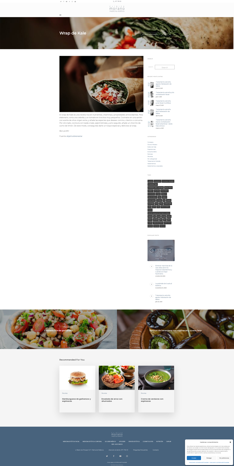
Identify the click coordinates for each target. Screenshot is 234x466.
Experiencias (151, 149)
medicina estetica (165, 206)
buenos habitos (168, 187)
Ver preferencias (224, 458)
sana (161, 219)
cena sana (156, 190)
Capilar (168, 441)
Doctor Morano (152, 144)
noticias (150, 210)
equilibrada (151, 203)
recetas (164, 216)
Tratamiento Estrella (154, 161)
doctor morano (151, 200)
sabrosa (169, 216)
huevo (161, 203)
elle (164, 200)
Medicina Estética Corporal (92, 441)
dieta (159, 197)
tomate (150, 222)
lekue (149, 206)
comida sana (151, 194)
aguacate (150, 181)
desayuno (164, 194)
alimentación (157, 181)
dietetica (164, 197)
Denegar (209, 458)
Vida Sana (156, 226)
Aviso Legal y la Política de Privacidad (199, 462)
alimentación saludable (168, 181)
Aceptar (194, 458)
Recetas (150, 156)
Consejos (150, 142)
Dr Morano (159, 200)
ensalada (168, 200)
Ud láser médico (110, 441)
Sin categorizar (152, 159)
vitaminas (162, 226)
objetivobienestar (74, 136)
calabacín (150, 190)
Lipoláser (122, 441)
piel (154, 216)
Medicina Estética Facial (71, 441)
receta (158, 216)
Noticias (150, 154)
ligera (154, 206)
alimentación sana (152, 184)
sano (165, 219)
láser (158, 206)
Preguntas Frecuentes (140, 450)
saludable (155, 219)
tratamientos (152, 163)
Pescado (150, 216)
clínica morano (164, 190)
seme (169, 219)
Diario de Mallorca (152, 197)
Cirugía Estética (134, 441)
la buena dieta (152, 152)
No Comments (151, 34)
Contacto (156, 450)
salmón (150, 219)
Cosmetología (148, 441)
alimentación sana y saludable (155, 187)
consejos (158, 194)
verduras (150, 226)
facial (156, 203)
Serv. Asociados (117, 444)
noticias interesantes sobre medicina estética (159, 213)
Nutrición (159, 441)
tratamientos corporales (155, 166)
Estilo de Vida (152, 147)
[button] (230, 442)
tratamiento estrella (158, 222)
